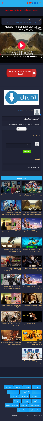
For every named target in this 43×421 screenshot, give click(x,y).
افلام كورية (37, 401)
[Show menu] (40, 3)
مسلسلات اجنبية (13, 392)
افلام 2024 (8, 387)
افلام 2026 (24, 405)
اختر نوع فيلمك (35, 396)
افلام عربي (27, 387)
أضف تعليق (27, 151)
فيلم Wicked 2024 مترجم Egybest (11, 231)
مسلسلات (17, 387)
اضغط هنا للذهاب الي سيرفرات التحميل (20, 73)
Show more (21, 129)
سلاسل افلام (24, 396)
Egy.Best (20, 110)
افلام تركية (14, 396)
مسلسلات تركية (35, 410)
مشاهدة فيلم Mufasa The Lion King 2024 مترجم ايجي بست (22, 22)
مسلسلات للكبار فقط (12, 405)
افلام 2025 (17, 401)
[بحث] (3, 3)
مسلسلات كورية (35, 405)
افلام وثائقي (26, 401)
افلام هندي (37, 392)
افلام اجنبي (36, 387)
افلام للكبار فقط (25, 392)
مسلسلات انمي (23, 410)
